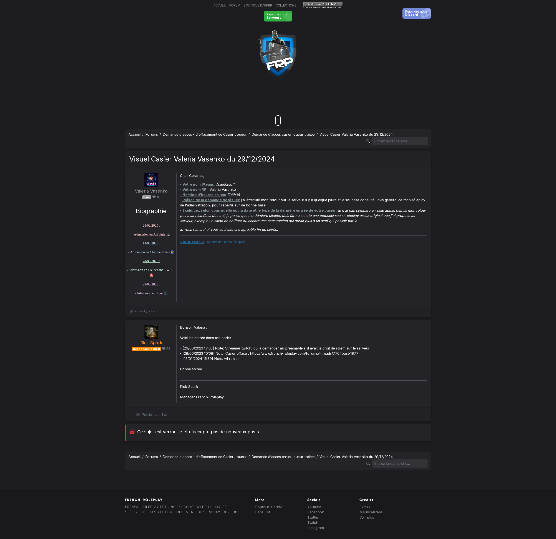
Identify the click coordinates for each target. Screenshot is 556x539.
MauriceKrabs (371, 512)
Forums (151, 134)
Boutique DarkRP (258, 5)
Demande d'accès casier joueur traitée (283, 134)
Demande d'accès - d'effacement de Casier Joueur (205, 134)
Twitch (312, 522)
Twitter (313, 517)
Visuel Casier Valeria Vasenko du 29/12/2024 (356, 134)
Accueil (219, 5)
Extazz (365, 507)
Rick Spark (151, 342)
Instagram (315, 528)
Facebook (315, 512)
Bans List (262, 512)
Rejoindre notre (416, 13)
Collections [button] (286, 5)
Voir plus (366, 517)
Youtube (314, 507)
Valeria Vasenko (151, 191)
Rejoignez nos (276, 15)
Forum (234, 5)
